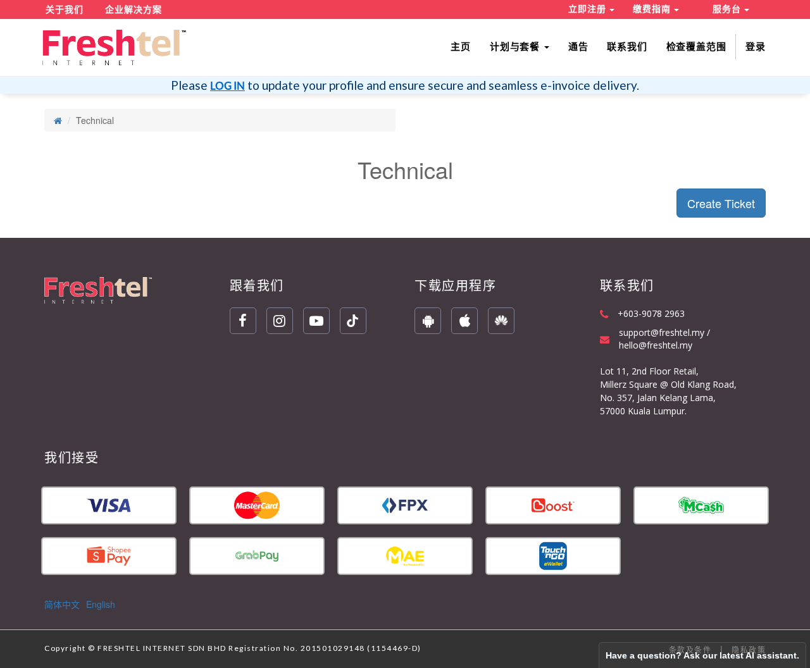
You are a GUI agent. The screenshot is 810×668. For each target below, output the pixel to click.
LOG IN (227, 86)
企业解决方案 (133, 9)
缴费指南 (653, 9)
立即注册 (588, 9)
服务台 (728, 9)
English (100, 604)
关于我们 (65, 9)
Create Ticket (721, 203)
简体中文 (62, 604)
